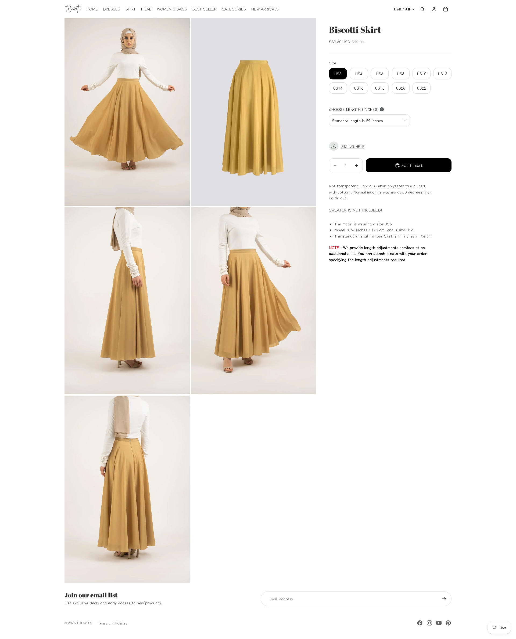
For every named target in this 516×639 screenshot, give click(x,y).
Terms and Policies (112, 623)
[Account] (434, 9)
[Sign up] (444, 599)
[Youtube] (439, 623)
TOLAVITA (84, 622)
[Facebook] (420, 623)
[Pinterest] (448, 623)
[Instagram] (429, 623)
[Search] (422, 9)
